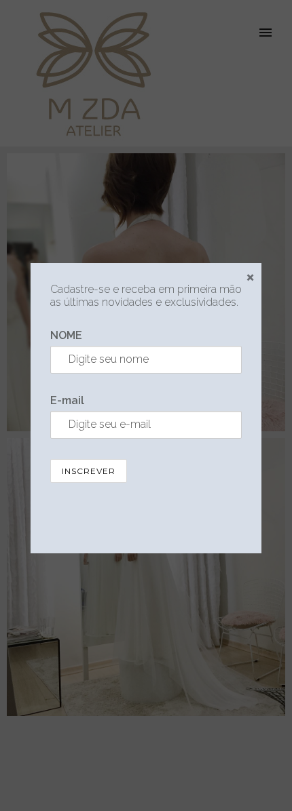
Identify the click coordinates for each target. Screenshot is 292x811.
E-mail (67, 400)
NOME (66, 335)
